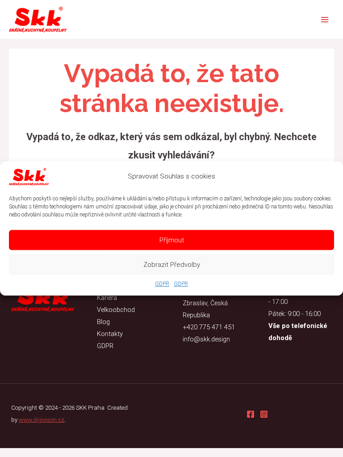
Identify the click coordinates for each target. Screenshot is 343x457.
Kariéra (107, 298)
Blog (103, 322)
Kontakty (110, 334)
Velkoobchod (116, 310)
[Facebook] (251, 414)
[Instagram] (264, 414)
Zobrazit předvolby (171, 265)
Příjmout (171, 240)
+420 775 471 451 (209, 327)
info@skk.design (206, 339)
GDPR (162, 284)
